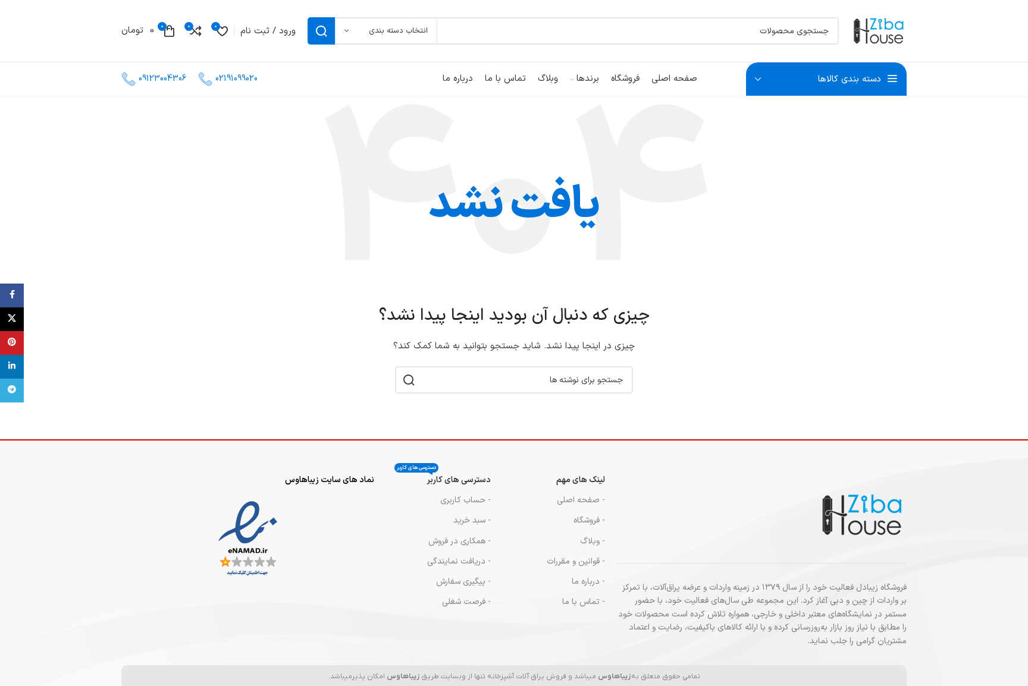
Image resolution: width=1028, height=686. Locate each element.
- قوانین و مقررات (576, 561)
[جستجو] (321, 31)
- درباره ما (588, 581)
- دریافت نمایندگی (459, 561)
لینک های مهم (580, 480)
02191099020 (236, 79)
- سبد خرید (472, 520)
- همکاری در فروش (459, 541)
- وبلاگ (592, 541)
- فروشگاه (589, 520)
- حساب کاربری (465, 500)
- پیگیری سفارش (463, 581)
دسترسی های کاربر (444, 478)
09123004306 (162, 79)
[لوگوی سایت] (879, 30)
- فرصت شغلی (466, 602)
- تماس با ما (583, 602)
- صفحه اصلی (581, 500)
